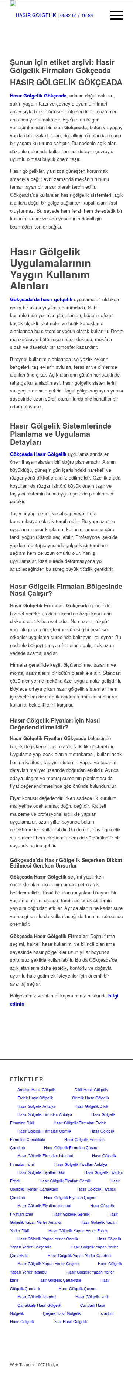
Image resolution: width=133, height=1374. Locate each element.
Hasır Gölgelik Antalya (36, 1106)
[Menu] (113, 15)
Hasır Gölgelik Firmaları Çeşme (71, 1147)
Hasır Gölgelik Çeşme (77, 1288)
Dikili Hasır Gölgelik (91, 1089)
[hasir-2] (55, 15)
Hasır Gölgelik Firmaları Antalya (44, 1114)
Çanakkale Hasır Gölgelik (39, 1305)
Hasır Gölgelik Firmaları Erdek (80, 1123)
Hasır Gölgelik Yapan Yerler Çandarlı (79, 1255)
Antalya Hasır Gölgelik (36, 1089)
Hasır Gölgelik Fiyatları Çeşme (70, 1197)
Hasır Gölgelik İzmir (92, 1296)
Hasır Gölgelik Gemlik (70, 1214)
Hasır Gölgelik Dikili (91, 1106)
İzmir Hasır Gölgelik (70, 1321)
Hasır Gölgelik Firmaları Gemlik (44, 1131)
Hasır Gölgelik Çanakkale (59, 1280)
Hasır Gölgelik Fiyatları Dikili (41, 1172)
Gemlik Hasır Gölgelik (90, 1097)
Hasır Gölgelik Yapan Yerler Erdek (78, 1230)
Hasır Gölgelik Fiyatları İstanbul (44, 1205)
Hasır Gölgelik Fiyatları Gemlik (65, 1181)
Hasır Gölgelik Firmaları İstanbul (45, 1155)
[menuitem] (113, 15)
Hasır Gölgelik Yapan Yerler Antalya (64, 1218)
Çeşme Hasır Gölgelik (62, 1313)
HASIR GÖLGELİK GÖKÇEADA (66, 81)
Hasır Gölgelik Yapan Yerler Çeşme (48, 1263)
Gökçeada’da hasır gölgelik (41, 299)
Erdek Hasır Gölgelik (35, 1097)
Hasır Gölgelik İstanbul (36, 1296)
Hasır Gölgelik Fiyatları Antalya (80, 1164)
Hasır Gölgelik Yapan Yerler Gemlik (47, 1238)
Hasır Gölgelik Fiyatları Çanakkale (65, 1185)
